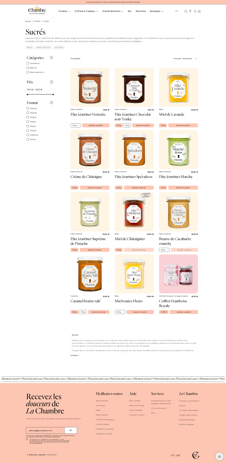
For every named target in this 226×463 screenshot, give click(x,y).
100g (33, 131)
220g (33, 113)
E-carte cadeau (102, 424)
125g (33, 126)
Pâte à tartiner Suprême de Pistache (88, 241)
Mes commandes (136, 405)
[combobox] (75, 125)
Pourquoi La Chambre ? (189, 401)
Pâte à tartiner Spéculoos (133, 176)
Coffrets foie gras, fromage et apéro (173, 296)
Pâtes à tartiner (43, 47)
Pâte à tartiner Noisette (88, 114)
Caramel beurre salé (85, 300)
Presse (182, 406)
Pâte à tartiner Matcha (175, 176)
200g (33, 117)
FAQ (153, 413)
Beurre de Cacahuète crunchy (175, 241)
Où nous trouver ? (159, 408)
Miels (29, 47)
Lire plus (74, 355)
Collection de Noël (104, 434)
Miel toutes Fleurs (129, 300)
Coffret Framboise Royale (173, 303)
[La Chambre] (37, 11)
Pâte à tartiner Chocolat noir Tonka (133, 116)
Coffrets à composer (105, 429)
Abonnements (102, 401)
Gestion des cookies (188, 415)
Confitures (100, 405)
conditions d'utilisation (36, 437)
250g (33, 108)
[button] (50, 57)
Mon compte (134, 401)
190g (33, 122)
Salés (98, 410)
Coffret (34, 135)
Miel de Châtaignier (130, 238)
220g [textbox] (74, 125)
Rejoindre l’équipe (187, 420)
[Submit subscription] (70, 430)
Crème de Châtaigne (86, 176)
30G (33, 139)
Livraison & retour (137, 415)
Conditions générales (188, 410)
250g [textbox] (119, 312)
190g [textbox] (163, 250)
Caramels (59, 47)
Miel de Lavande (171, 114)
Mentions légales (186, 424)
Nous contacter (135, 410)
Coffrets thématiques (105, 420)
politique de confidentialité (63, 435)
